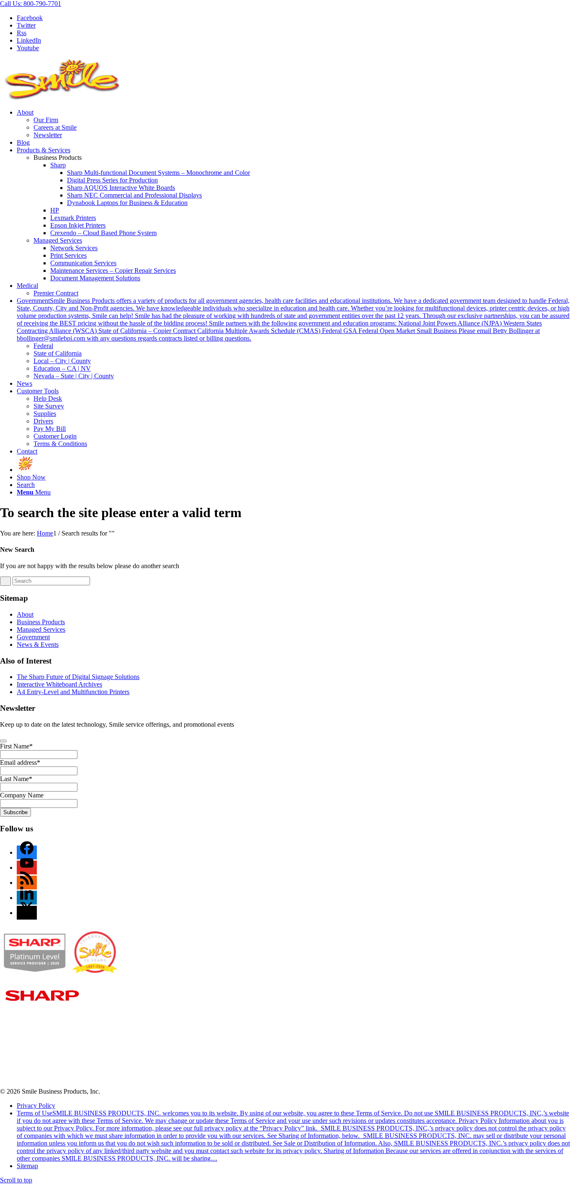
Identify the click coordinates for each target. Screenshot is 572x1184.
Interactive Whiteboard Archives (59, 684)
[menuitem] (294, 124)
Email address (20, 762)
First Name (16, 746)
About (25, 614)
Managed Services (57, 240)
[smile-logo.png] (63, 98)
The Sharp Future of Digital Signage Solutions (78, 676)
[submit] (3, 741)
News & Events (38, 644)
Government (33, 637)
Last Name (16, 778)
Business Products (41, 621)
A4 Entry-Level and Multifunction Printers (73, 691)
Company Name (22, 795)
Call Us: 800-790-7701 (30, 3)
